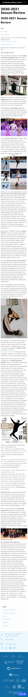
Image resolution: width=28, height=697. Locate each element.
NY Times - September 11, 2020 (8, 41)
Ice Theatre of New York (11, 2)
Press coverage (4, 31)
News (4, 607)
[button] (22, 694)
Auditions (6, 626)
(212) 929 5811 (9, 639)
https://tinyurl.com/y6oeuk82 (7, 352)
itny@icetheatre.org (10, 644)
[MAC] (5, 656)
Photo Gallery (7, 619)
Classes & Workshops (9, 613)
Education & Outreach (9, 610)
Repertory (5, 622)
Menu (25, 2)
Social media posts (5, 34)
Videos (5, 616)
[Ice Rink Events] (13, 656)
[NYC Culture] (21, 656)
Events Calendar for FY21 (7, 44)
